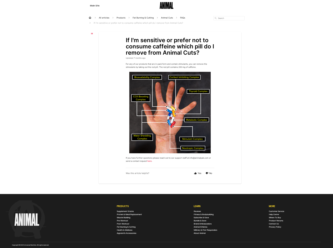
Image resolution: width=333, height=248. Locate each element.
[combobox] (229, 18)
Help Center (274, 214)
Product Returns (276, 220)
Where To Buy (275, 217)
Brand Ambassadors (203, 223)
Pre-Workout (122, 220)
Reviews (197, 211)
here (149, 161)
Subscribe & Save (201, 217)
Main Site (95, 5)
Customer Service (276, 211)
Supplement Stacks (125, 211)
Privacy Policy (275, 226)
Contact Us (274, 223)
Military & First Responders (205, 230)
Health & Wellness (124, 230)
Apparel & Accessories (126, 233)
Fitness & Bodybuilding (204, 214)
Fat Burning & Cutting (126, 226)
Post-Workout (123, 223)
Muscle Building (123, 217)
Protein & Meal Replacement (129, 214)
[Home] (90, 17)
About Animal (200, 233)
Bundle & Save (200, 220)
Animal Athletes (200, 226)
